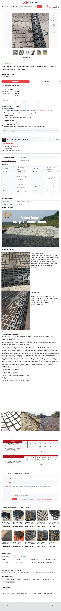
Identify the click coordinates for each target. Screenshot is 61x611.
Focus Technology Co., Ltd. (20, 605)
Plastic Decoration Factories (37, 590)
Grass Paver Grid (5, 562)
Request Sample (26, 85)
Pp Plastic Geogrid (48, 593)
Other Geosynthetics (6, 565)
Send (14, 499)
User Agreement (39, 605)
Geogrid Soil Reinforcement (9, 582)
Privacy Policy (52, 605)
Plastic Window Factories (8, 593)
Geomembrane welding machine (37, 562)
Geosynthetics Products (22, 10)
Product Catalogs (22, 556)
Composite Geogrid (34, 559)
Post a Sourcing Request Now (44, 499)
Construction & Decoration (11, 10)
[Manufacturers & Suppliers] (30, 2)
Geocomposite (26, 579)
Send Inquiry (15, 81)
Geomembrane (19, 562)
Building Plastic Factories (8, 590)
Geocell (3, 559)
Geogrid (30, 10)
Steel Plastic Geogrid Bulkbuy (39, 597)
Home (2, 10)
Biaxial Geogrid (36, 579)
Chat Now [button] (46, 81)
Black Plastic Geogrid (36, 593)
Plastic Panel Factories (22, 590)
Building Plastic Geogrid (22, 593)
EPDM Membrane (49, 562)
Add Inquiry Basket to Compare (31, 57)
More (2, 600)
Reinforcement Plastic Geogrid (10, 597)
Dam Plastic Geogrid (24, 597)
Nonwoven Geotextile (50, 559)
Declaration (46, 605)
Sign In (3, 150)
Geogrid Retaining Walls (48, 579)
